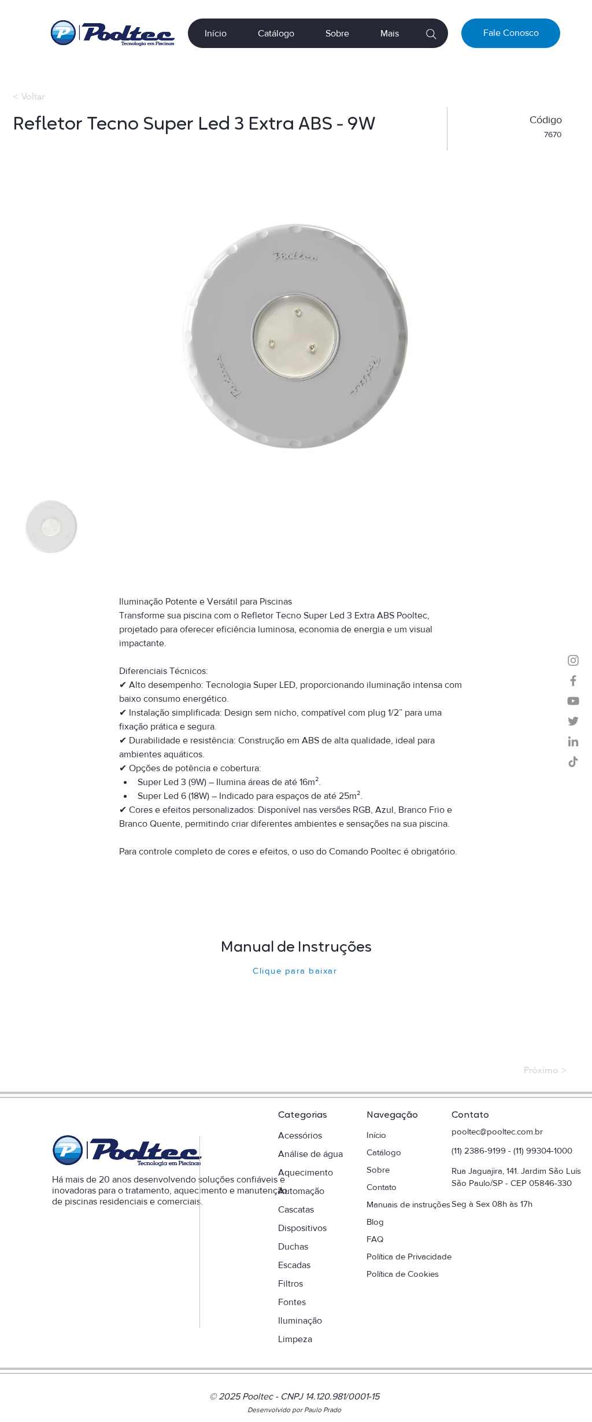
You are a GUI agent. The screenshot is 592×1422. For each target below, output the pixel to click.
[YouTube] (573, 701)
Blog (375, 1221)
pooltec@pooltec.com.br (497, 1131)
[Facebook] (573, 680)
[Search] (431, 34)
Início (376, 1135)
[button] (389, 33)
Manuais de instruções (410, 1204)
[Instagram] (573, 660)
